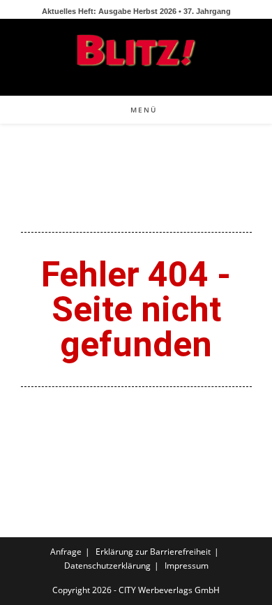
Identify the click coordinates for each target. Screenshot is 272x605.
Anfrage (66, 551)
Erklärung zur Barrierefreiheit (153, 551)
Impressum (187, 565)
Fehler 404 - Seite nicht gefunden (136, 309)
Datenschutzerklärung (107, 565)
